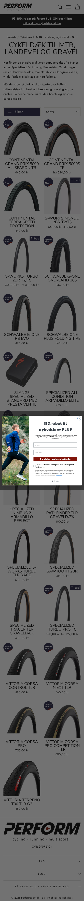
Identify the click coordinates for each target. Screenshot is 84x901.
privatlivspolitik (59, 475)
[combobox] (54, 452)
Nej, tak (55, 481)
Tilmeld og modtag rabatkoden (55, 459)
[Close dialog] (79, 418)
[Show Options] (75, 452)
